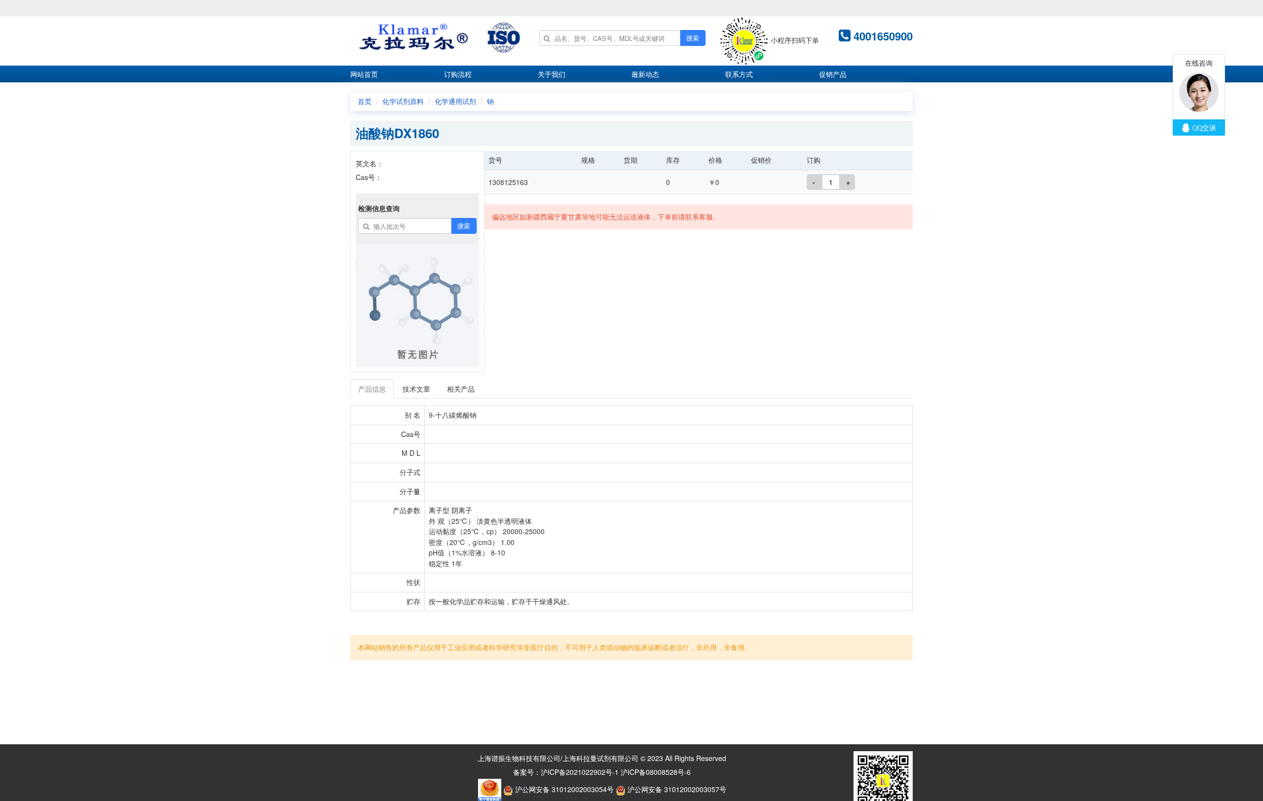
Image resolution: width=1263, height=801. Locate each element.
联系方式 (739, 74)
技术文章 (416, 389)
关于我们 (551, 74)
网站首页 (364, 74)
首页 (364, 101)
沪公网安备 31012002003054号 (563, 789)
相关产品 (461, 389)
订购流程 (458, 74)
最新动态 (645, 74)
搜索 (692, 37)
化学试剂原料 (403, 101)
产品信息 (372, 389)
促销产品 (833, 74)
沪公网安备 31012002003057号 (676, 789)
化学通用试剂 (455, 101)
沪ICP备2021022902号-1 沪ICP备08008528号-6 (616, 772)
